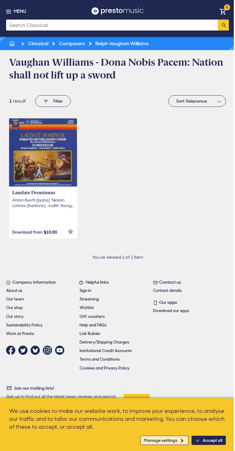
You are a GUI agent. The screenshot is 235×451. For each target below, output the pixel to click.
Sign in (85, 290)
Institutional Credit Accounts (106, 350)
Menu (20, 11)
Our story (15, 316)
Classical (37, 43)
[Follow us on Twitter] (24, 350)
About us (14, 290)
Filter (58, 101)
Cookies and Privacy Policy (104, 368)
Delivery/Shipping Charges (104, 342)
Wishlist (87, 307)
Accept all (212, 440)
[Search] (223, 25)
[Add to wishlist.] (70, 231)
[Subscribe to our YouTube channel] (61, 350)
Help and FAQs (93, 325)
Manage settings (160, 440)
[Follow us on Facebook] (12, 350)
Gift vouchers (92, 316)
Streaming (89, 299)
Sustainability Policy (24, 325)
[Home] (12, 43)
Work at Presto (20, 333)
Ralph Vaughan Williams (122, 43)
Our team (15, 299)
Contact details (167, 290)
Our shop (14, 307)
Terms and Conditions (100, 359)
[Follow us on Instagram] (49, 350)
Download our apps (171, 310)
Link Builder (90, 333)
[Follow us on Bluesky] (37, 350)
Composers (71, 43)
